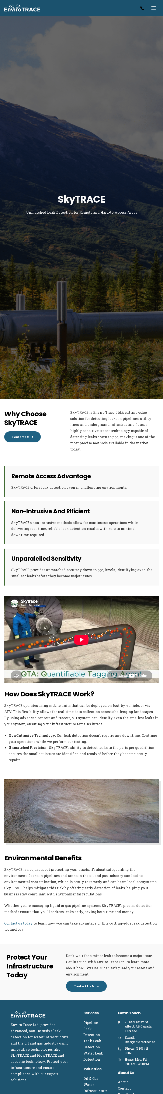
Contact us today (18, 923)
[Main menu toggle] (153, 8)
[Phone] (142, 8)
